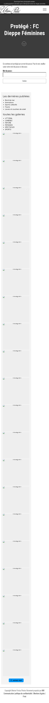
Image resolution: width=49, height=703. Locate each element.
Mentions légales (39, 693)
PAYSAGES (9, 125)
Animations (9, 103)
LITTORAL (8, 118)
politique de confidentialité (24, 693)
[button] (16, 146)
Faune (7, 107)
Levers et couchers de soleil (15, 109)
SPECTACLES (9, 127)
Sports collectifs (11, 105)
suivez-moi (17, 680)
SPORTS (8, 129)
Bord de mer (10, 100)
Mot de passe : (7, 70)
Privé (24, 696)
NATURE (8, 123)
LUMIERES (8, 121)
